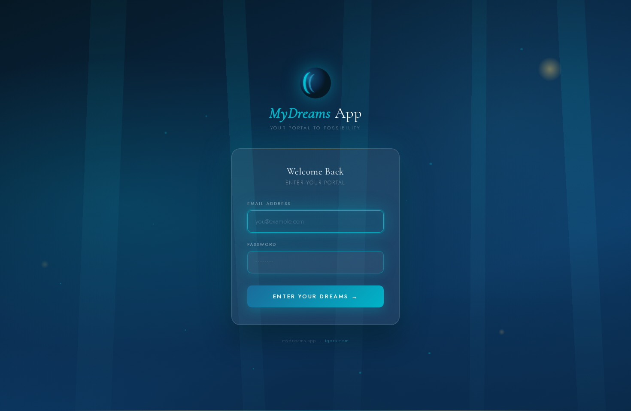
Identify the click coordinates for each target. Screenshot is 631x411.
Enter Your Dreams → (315, 296)
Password (261, 244)
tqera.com (337, 340)
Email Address (269, 203)
